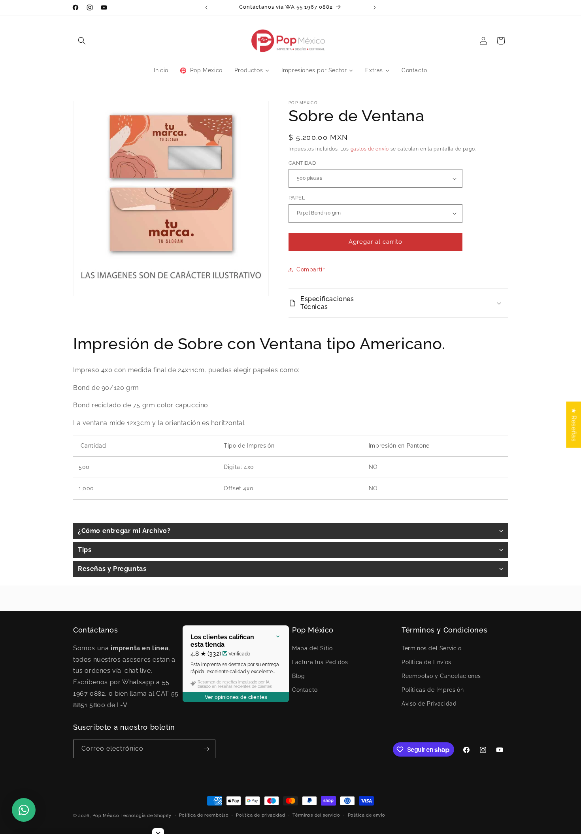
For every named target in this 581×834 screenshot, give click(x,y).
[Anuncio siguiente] (374, 7)
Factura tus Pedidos (320, 662)
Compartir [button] (310, 269)
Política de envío (366, 815)
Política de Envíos (426, 662)
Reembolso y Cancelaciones (441, 675)
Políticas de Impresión (433, 690)
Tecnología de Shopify (146, 815)
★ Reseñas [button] (573, 424)
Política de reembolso (204, 815)
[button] (82, 40)
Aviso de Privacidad (429, 703)
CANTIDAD (302, 163)
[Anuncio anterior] (206, 7)
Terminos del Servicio (432, 648)
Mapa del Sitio (312, 648)
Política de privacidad (260, 815)
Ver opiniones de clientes (236, 697)
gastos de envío (370, 149)
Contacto (305, 690)
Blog (298, 675)
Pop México (105, 815)
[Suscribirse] (206, 749)
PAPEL (297, 198)
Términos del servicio (316, 815)
